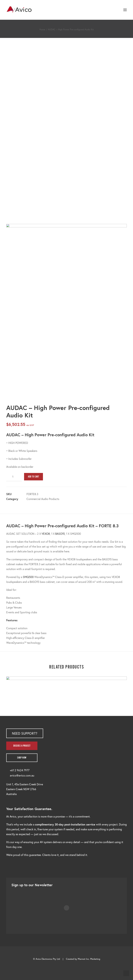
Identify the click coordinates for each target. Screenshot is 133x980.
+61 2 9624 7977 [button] (19, 770)
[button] (125, 10)
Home (42, 29)
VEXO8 (46, 533)
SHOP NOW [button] (21, 757)
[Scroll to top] (126, 973)
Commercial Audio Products (42, 499)
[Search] (115, 9)
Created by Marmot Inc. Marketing (83, 959)
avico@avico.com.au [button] (22, 775)
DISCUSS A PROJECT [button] (21, 745)
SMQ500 (28, 577)
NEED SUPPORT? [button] (24, 733)
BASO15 (60, 533)
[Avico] (19, 10)
